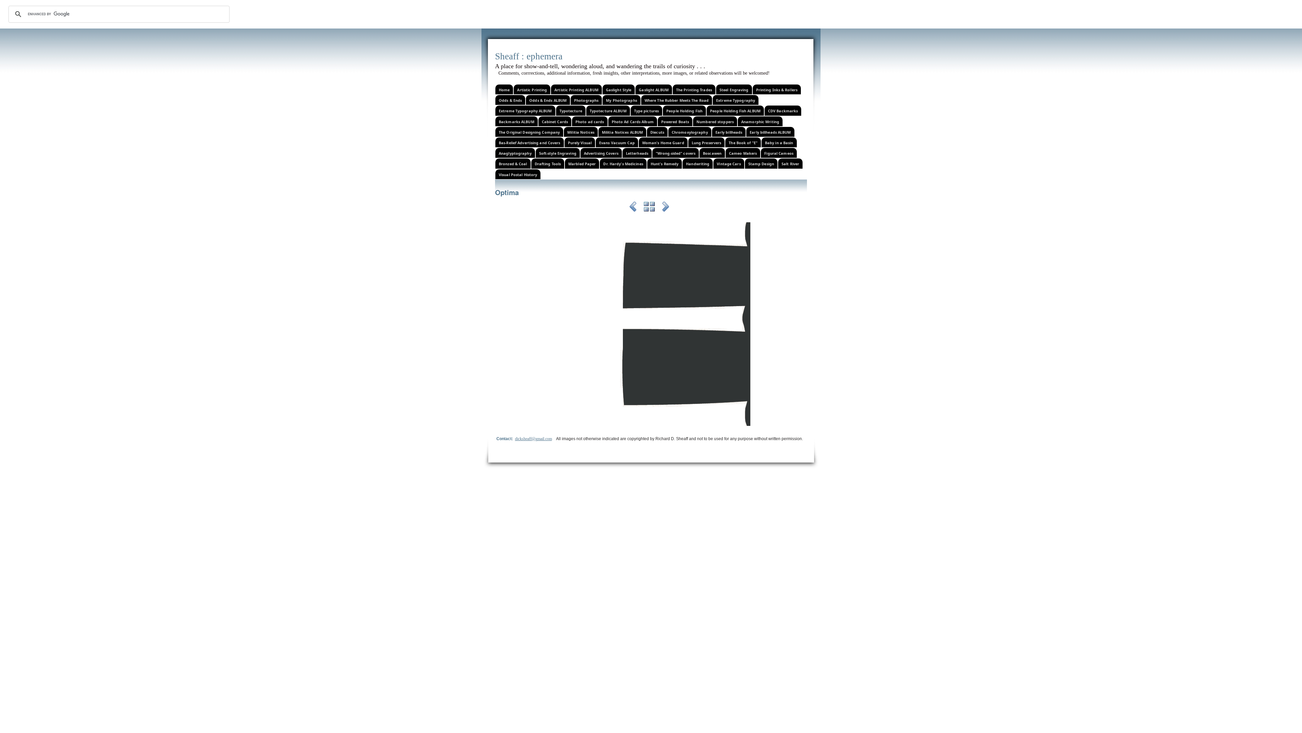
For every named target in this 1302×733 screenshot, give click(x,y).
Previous (633, 207)
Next (665, 207)
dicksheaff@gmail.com (533, 438)
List (649, 207)
